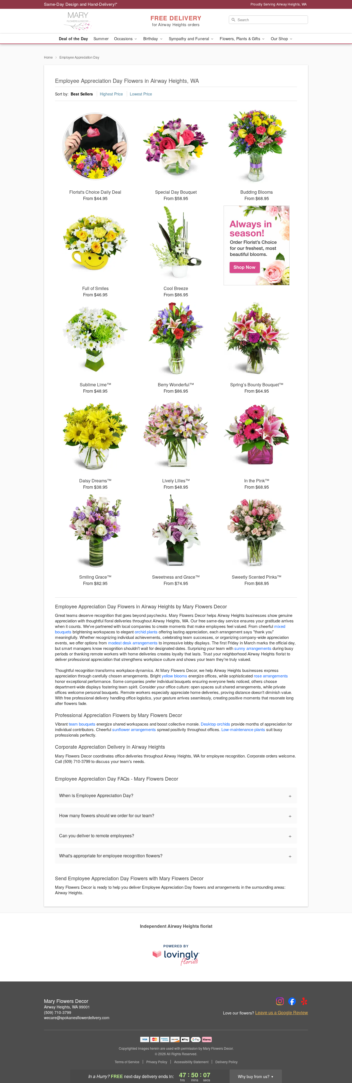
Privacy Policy (156, 1061)
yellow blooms (174, 676)
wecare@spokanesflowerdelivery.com (76, 1017)
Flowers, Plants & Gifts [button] (240, 38)
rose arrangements (271, 676)
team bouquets (82, 724)
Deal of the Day (73, 38)
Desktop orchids (215, 724)
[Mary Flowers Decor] (83, 21)
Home (48, 57)
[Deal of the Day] (256, 245)
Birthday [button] (151, 38)
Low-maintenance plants (243, 729)
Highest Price (111, 94)
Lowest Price (141, 94)
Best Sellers (82, 94)
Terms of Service (127, 1061)
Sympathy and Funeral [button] (189, 38)
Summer (101, 38)
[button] (337, 1059)
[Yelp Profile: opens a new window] (304, 1001)
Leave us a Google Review (281, 1013)
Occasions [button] (124, 38)
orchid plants (146, 632)
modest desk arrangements (133, 643)
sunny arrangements (252, 648)
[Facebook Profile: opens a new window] (292, 1001)
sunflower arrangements (134, 729)
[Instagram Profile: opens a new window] (280, 1001)
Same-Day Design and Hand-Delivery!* (81, 4)
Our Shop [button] (280, 38)
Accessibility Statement (191, 1061)
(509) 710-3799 (57, 1012)
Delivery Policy (226, 1061)
